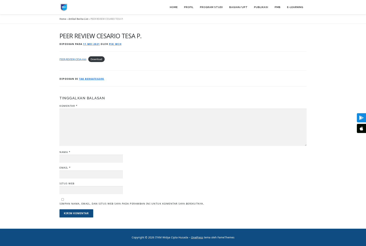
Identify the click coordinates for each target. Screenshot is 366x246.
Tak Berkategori (91, 78)
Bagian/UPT (238, 7)
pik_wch (115, 44)
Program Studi (211, 7)
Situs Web (67, 183)
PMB (278, 7)
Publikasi (261, 7)
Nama (64, 152)
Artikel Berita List (78, 19)
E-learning (295, 7)
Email (65, 167)
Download (96, 59)
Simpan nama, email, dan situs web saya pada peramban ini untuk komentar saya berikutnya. (131, 203)
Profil (188, 7)
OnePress (197, 237)
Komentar (68, 105)
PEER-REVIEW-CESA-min (72, 59)
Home (174, 7)
